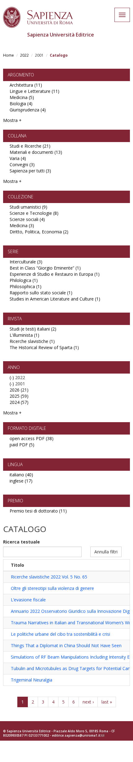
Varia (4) (18, 158)
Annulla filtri (106, 552)
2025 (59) (19, 396)
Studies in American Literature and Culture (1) (55, 299)
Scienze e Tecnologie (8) (34, 213)
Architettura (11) (26, 85)
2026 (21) (19, 390)
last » (106, 702)
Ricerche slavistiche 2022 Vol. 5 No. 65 (49, 577)
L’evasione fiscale (28, 600)
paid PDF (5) (22, 445)
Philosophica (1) (25, 286)
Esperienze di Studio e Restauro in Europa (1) (55, 274)
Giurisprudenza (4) (28, 110)
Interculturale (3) (26, 262)
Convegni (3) (22, 164)
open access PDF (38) (32, 438)
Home (8, 55)
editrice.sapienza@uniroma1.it (78, 735)
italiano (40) (21, 475)
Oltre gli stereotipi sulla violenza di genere (52, 588)
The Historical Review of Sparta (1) (44, 347)
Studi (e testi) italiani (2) (33, 329)
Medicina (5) (22, 97)
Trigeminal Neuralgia (31, 680)
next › (88, 702)
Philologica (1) (24, 280)
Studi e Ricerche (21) (30, 146)
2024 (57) (19, 402)
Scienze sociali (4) (27, 219)
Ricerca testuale (21, 542)
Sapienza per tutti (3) (30, 171)
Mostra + (12, 120)
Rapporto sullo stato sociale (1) (41, 293)
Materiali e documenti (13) (36, 152)
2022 (24, 55)
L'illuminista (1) (24, 335)
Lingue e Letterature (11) (34, 91)
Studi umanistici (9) (28, 207)
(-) (12, 377)
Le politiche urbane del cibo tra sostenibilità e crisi (60, 634)
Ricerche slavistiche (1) (32, 341)
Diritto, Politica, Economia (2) (39, 232)
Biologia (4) (21, 103)
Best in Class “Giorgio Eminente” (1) (45, 268)
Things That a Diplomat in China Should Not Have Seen (66, 645)
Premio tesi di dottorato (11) (38, 511)
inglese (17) (21, 481)
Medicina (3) (22, 225)
